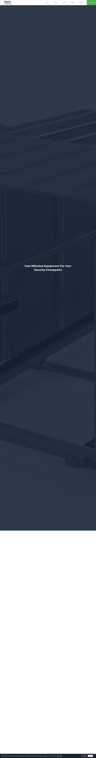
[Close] (94, 756)
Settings (84, 756)
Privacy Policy (59, 756)
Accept (90, 756)
